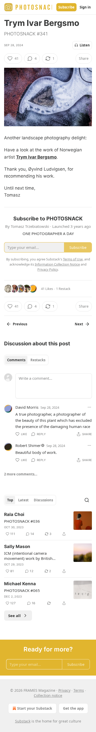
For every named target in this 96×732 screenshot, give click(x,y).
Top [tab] (10, 500)
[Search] (87, 500)
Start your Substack (34, 708)
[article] (48, 524)
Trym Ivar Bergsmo (36, 157)
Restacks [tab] (37, 360)
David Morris (26, 407)
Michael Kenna (20, 583)
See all (14, 615)
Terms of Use (73, 259)
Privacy (64, 690)
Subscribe (66, 7)
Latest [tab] (23, 500)
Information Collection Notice (57, 264)
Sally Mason (17, 546)
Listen (85, 45)
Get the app (73, 708)
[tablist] (26, 360)
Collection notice (48, 695)
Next (79, 324)
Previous (20, 324)
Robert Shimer (28, 445)
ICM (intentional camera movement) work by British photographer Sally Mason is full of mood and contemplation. (35, 556)
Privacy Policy (47, 269)
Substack (22, 721)
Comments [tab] (16, 360)
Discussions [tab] (43, 500)
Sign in (85, 7)
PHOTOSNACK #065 (22, 590)
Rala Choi (14, 514)
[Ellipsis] (89, 407)
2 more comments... (20, 474)
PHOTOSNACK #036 (22, 521)
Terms (78, 690)
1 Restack (63, 288)
